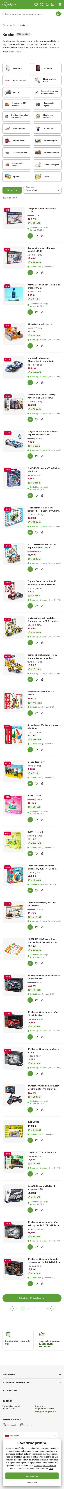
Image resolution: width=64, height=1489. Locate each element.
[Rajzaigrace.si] (3, 25)
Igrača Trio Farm (36, 761)
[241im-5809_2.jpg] (14, 1021)
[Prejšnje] (11, 1308)
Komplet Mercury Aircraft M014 (41, 210)
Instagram (29, 1425)
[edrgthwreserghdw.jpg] (14, 805)
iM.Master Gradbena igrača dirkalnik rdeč (42, 1014)
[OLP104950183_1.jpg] (14, 367)
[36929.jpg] (14, 218)
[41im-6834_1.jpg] (14, 1095)
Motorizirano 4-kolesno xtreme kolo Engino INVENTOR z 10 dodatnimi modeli (43, 509)
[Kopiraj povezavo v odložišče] (42, 236)
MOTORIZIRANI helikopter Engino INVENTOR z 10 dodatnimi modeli (41, 546)
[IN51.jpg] (14, 517)
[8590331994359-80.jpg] (14, 1058)
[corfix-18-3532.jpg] (14, 294)
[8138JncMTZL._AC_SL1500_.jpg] (14, 478)
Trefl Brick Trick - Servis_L (42, 1152)
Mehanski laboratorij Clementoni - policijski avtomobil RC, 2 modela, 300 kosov (43, 360)
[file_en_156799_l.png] (14, 949)
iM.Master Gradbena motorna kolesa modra (43, 977)
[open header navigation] (60, 4)
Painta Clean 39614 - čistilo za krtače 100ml (43, 286)
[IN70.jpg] (14, 554)
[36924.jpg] (14, 257)
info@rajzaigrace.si (45, 1411)
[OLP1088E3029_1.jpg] (14, 333)
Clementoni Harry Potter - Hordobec (42, 904)
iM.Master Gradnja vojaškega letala (43, 1050)
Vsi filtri (14, 190)
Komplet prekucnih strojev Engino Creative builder (42, 656)
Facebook (11, 1425)
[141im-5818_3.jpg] (14, 1268)
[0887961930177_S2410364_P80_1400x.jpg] (14, 441)
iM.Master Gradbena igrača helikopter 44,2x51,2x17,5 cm (43, 1224)
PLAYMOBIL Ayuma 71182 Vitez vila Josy (43, 470)
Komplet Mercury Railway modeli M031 (41, 249)
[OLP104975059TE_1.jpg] (14, 875)
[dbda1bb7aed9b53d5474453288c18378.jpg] (14, 1131)
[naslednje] (53, 1308)
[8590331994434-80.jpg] (14, 985)
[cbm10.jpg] (14, 664)
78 (47, 1308)
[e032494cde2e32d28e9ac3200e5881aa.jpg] (14, 734)
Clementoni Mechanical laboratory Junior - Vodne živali (41, 867)
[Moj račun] (41, 4)
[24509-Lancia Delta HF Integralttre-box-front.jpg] (14, 1195)
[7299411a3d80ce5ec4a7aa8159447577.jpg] (14, 841)
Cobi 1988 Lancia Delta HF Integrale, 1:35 (41, 1187)
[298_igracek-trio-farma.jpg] (14, 771)
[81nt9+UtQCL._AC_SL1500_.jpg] (14, 912)
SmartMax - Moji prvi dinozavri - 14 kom (44, 727)
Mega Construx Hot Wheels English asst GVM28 (42, 433)
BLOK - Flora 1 (34, 795)
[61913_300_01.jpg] (14, 1162)
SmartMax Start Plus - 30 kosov (41, 693)
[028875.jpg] (14, 1232)
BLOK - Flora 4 (35, 831)
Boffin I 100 (33, 1122)
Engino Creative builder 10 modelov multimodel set (42, 583)
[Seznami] (36, 4)
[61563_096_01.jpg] (14, 404)
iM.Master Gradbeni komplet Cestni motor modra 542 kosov (43, 1087)
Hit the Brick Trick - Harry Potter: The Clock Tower (41, 396)
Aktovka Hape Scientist (40, 324)
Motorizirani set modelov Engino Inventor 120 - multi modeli (42, 620)
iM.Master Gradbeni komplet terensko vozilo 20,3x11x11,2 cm (44, 1261)
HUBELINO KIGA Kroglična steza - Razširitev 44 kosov (42, 941)
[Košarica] (53, 4)
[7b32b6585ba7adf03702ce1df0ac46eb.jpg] (14, 701)
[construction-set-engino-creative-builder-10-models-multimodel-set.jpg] (14, 591)
